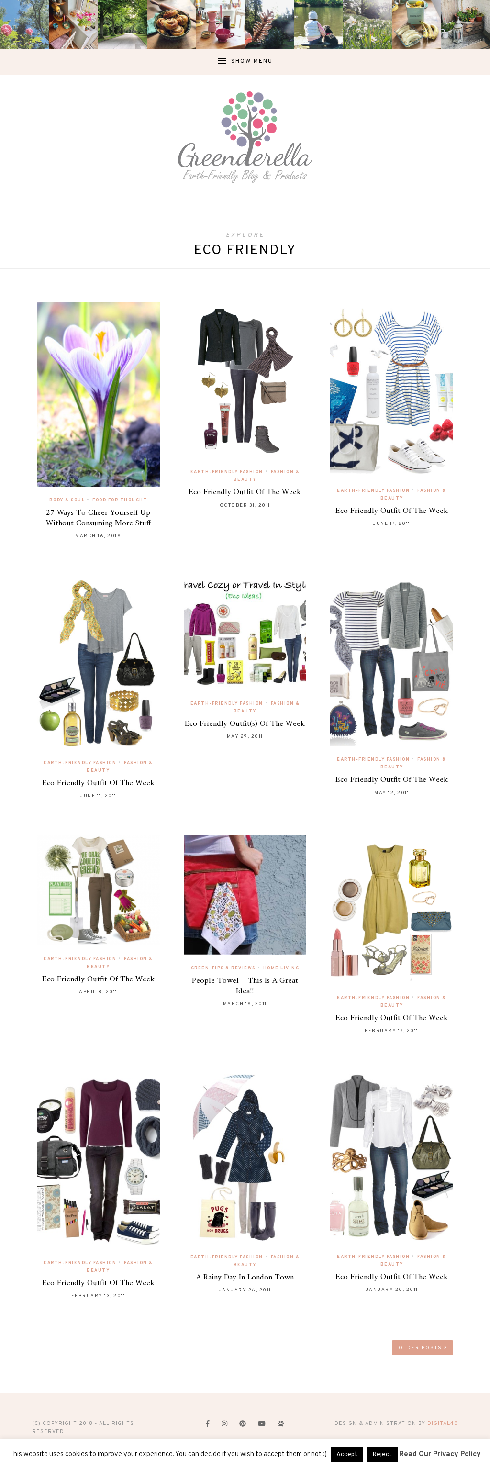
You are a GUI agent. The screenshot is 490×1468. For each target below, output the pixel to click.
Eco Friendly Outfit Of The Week (245, 492)
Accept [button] (346, 1454)
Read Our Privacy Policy (440, 1454)
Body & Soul (67, 500)
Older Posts (421, 1348)
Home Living (281, 968)
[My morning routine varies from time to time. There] (220, 24)
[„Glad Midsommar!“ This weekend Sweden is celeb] (73, 24)
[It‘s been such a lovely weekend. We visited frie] (171, 24)
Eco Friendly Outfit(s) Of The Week (245, 724)
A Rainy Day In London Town (245, 1277)
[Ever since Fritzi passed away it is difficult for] (367, 24)
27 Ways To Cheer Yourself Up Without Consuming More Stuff (98, 518)
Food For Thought (119, 500)
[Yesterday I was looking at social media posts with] (122, 24)
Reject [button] (382, 1454)
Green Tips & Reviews (223, 968)
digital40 (442, 1423)
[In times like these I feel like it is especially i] (269, 24)
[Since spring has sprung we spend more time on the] (465, 24)
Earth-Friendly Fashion (226, 472)
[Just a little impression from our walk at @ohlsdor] (24, 24)
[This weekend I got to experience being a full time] (318, 24)
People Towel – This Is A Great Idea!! (245, 986)
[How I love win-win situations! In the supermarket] (416, 24)
